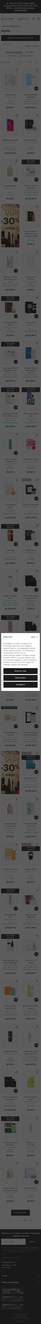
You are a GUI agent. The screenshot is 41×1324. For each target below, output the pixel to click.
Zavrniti (20, 685)
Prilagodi (20, 678)
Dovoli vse (20, 671)
